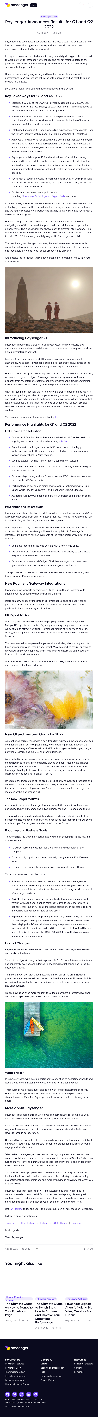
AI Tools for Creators (15, 1376)
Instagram (32, 1223)
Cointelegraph (42, 196)
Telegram (10, 1223)
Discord (64, 1223)
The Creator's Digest (77, 1299)
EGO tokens (16, 1209)
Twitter (21, 1223)
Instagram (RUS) (49, 1223)
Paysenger (79, 1372)
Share (90, 1249)
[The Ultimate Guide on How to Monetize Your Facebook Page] (19, 1284)
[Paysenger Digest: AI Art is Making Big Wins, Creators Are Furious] (79, 1284)
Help (43, 1372)
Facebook (75, 1223)
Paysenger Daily (49, 16)
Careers (78, 1368)
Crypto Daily (58, 196)
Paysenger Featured (14, 1363)
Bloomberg (28, 196)
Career (44, 1363)
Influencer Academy (46, 1299)
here (57, 417)
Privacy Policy (47, 1380)
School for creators (83, 1363)
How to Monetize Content (14, 1298)
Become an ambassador (52, 1368)
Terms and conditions (51, 1376)
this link (63, 441)
